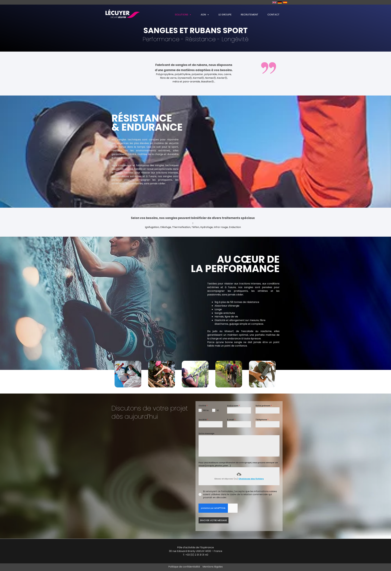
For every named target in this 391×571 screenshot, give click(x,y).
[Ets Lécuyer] (122, 14)
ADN (203, 14)
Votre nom (233, 405)
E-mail (231, 419)
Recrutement (249, 14)
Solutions (181, 14)
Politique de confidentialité (184, 566)
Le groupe (225, 14)
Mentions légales (213, 566)
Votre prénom (264, 405)
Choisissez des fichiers (251, 478)
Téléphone (262, 419)
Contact (273, 14)
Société (203, 419)
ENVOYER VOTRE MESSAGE (213, 520)
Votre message (206, 433)
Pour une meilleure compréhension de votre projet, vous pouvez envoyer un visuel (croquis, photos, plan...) (238, 464)
